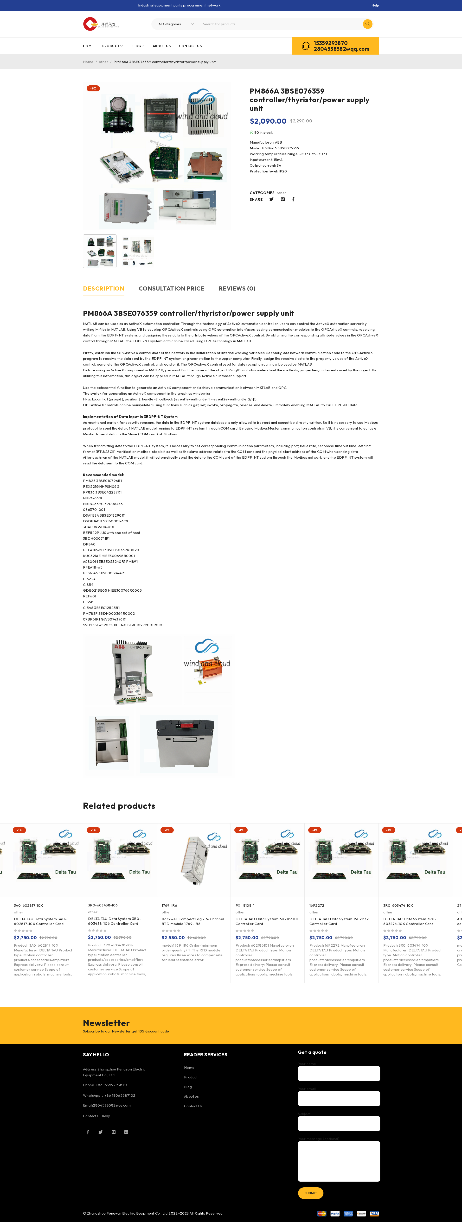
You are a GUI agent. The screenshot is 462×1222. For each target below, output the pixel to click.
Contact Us (193, 1106)
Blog (188, 1086)
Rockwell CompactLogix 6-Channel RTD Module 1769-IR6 (193, 921)
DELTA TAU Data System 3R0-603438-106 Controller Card (114, 921)
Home (88, 61)
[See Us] (113, 1132)
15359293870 (331, 43)
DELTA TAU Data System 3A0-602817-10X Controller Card (40, 921)
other (103, 61)
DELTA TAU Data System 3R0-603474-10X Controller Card (409, 921)
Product (191, 1077)
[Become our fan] (88, 1132)
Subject (304, 1114)
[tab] (103, 290)
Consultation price (172, 288)
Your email (307, 1089)
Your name (307, 1064)
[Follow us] (100, 1132)
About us (191, 1096)
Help (375, 5)
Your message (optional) (318, 1139)
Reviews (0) (237, 288)
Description (103, 288)
